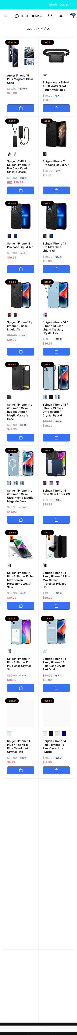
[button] (5, 15)
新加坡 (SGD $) (59, 4)
